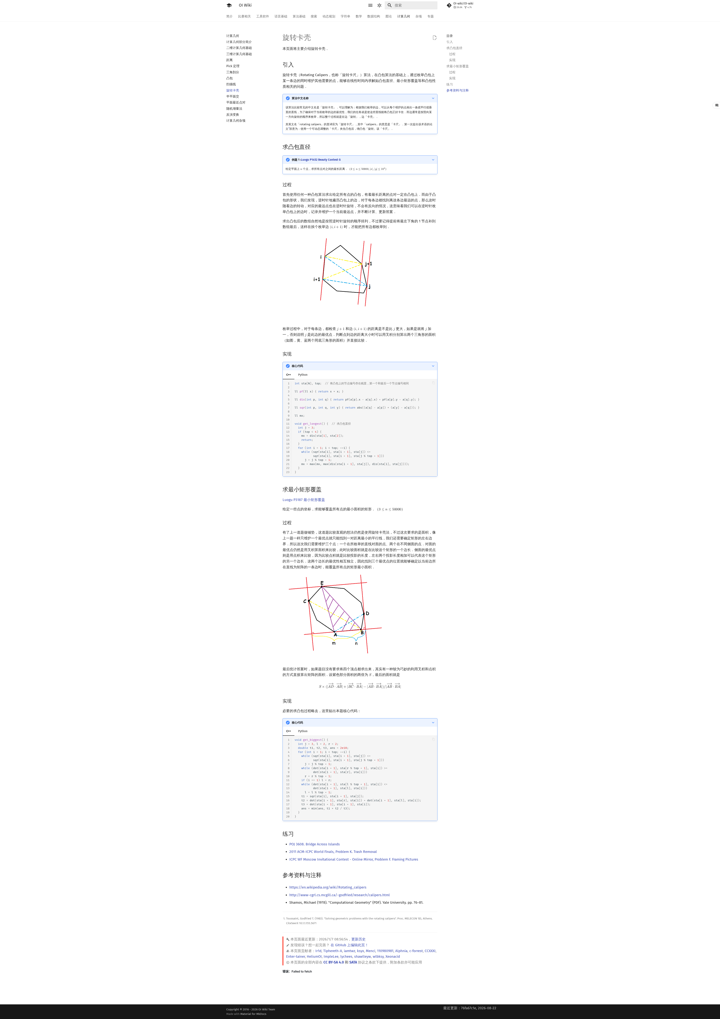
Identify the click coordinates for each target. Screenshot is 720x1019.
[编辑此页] (434, 38)
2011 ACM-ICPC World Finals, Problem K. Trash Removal (333, 852)
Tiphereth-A (332, 951)
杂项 (419, 16)
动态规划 (328, 16)
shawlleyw (362, 956)
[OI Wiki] (229, 5)
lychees (346, 956)
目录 (449, 36)
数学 (359, 16)
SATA (353, 962)
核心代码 (297, 366)
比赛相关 (244, 16)
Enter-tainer (295, 956)
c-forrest (416, 951)
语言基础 (280, 16)
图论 (389, 16)
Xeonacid (393, 956)
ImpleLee (331, 956)
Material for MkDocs (253, 1014)
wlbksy (378, 956)
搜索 (314, 16)
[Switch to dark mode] (379, 5)
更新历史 (358, 939)
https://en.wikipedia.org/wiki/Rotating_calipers (327, 887)
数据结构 (373, 16)
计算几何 (403, 16)
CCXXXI (430, 951)
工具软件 (262, 16)
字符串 (345, 16)
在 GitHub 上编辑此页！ (349, 945)
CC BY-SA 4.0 (333, 962)
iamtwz (349, 951)
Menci (370, 951)
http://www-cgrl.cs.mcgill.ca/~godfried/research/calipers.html (339, 895)
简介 (229, 16)
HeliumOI (314, 956)
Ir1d (318, 951)
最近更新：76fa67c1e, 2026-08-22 (469, 1008)
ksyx (360, 951)
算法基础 (298, 16)
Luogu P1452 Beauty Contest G (321, 159)
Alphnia (401, 951)
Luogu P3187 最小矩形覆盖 (304, 500)
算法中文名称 (300, 98)
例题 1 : (316, 159)
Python (303, 374)
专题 (430, 16)
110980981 (385, 951)
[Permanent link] (298, 64)
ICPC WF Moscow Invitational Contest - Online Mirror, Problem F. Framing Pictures (353, 859)
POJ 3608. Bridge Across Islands (314, 844)
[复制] (433, 383)
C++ (288, 374)
